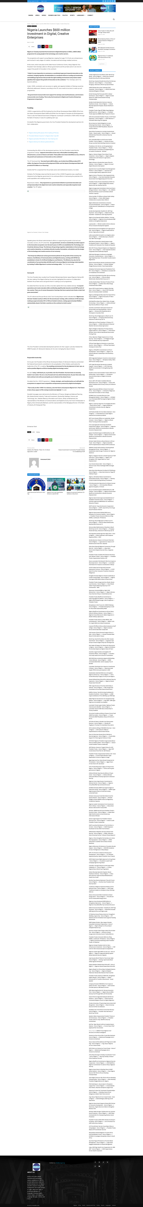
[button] (114, 19)
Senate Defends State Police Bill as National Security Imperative (102, 134)
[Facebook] (103, 1)
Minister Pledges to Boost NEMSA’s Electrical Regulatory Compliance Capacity (101, 799)
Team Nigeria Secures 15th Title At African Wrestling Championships (102, 1072)
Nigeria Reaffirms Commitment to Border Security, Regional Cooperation (100, 407)
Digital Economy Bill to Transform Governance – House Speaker (101, 979)
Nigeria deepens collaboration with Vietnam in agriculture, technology (101, 157)
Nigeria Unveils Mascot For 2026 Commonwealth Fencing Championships (101, 97)
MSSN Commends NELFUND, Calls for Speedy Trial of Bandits (101, 661)
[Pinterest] (46, 46)
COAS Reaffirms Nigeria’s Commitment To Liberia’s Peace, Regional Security (102, 1064)
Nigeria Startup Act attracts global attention (41, 142)
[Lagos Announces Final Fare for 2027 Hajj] (36, 484)
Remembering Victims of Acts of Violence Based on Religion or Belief (106, 40)
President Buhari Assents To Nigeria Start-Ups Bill (44, 136)
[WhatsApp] (112, 1)
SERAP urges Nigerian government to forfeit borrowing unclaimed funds (102, 791)
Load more (101, 64)
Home (28, 23)
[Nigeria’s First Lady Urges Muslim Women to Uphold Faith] (56, 484)
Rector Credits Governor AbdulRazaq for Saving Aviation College (102, 206)
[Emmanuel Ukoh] (34, 463)
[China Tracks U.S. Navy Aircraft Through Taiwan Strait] (93, 33)
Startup (38, 432)
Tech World (34, 26)
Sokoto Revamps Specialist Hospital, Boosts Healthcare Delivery (101, 105)
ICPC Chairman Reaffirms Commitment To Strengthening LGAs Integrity (101, 367)
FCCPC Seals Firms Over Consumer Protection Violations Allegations (101, 571)
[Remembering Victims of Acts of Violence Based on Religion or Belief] (93, 41)
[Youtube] (115, 1)
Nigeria (33, 23)
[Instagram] (106, 1)
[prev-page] (28, 498)
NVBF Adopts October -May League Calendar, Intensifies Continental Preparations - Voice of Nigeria (100, 924)
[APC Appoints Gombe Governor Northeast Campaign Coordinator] (93, 50)
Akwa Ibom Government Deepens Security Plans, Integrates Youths (101, 549)
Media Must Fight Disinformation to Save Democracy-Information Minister (101, 814)
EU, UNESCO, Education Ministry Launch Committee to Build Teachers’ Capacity (102, 191)
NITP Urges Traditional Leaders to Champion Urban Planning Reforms (101, 890)
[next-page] (31, 498)
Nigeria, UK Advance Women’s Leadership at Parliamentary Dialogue (101, 353)
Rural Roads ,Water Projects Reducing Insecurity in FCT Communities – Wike (101, 585)
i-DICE (33, 432)
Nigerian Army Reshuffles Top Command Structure (102, 904)
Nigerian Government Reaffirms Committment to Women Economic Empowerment (102, 428)
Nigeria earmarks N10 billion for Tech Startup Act (43, 139)
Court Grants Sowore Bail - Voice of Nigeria (100, 464)
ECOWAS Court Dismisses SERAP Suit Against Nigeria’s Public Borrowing (102, 398)
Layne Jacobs (92, 224)
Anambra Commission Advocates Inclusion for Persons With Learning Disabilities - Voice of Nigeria (101, 309)
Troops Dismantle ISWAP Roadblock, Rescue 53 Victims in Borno (101, 716)
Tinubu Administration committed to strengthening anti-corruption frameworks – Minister (101, 149)
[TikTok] (108, 1)
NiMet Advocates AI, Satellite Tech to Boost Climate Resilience (100, 841)
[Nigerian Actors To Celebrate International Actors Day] (93, 58)
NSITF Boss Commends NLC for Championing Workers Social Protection (101, 1115)
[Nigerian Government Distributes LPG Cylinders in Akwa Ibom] (76, 484)
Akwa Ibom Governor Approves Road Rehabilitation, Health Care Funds (101, 875)
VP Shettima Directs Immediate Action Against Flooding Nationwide (102, 917)
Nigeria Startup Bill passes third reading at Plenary (44, 133)
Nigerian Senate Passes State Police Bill (105, 966)
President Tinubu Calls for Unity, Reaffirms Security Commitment (101, 1019)
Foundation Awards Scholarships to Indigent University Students (100, 376)
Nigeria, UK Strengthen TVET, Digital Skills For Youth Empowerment (100, 459)
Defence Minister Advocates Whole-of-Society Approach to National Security (101, 776)
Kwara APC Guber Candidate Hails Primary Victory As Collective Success (102, 384)
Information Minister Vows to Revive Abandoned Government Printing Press (102, 332)
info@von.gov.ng (60, 1163)
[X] (110, 1)
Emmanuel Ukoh (45, 459)
